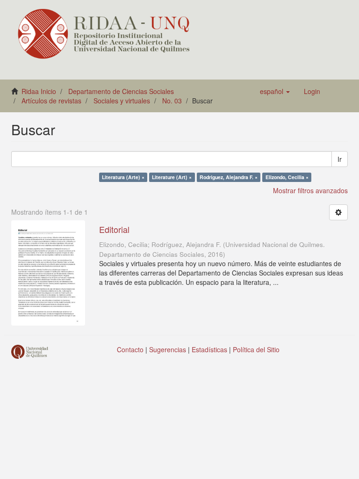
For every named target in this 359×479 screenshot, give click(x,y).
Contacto (130, 349)
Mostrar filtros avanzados (310, 190)
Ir (339, 159)
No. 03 (172, 100)
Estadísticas (209, 349)
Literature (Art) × (172, 177)
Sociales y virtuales (121, 100)
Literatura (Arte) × (123, 177)
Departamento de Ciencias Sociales (121, 91)
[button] (275, 91)
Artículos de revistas (51, 100)
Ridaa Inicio (39, 91)
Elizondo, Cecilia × (287, 177)
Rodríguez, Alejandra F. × (229, 177)
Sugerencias (167, 349)
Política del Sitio (256, 349)
